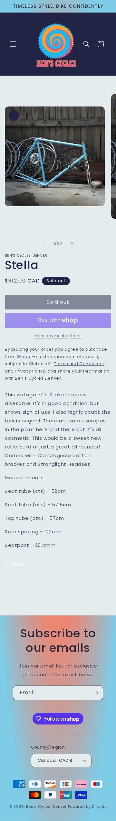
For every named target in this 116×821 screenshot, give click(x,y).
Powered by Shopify (87, 806)
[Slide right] (72, 243)
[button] (13, 44)
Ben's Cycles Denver (46, 806)
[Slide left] (44, 243)
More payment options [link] (58, 335)
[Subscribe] (96, 692)
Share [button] (18, 564)
